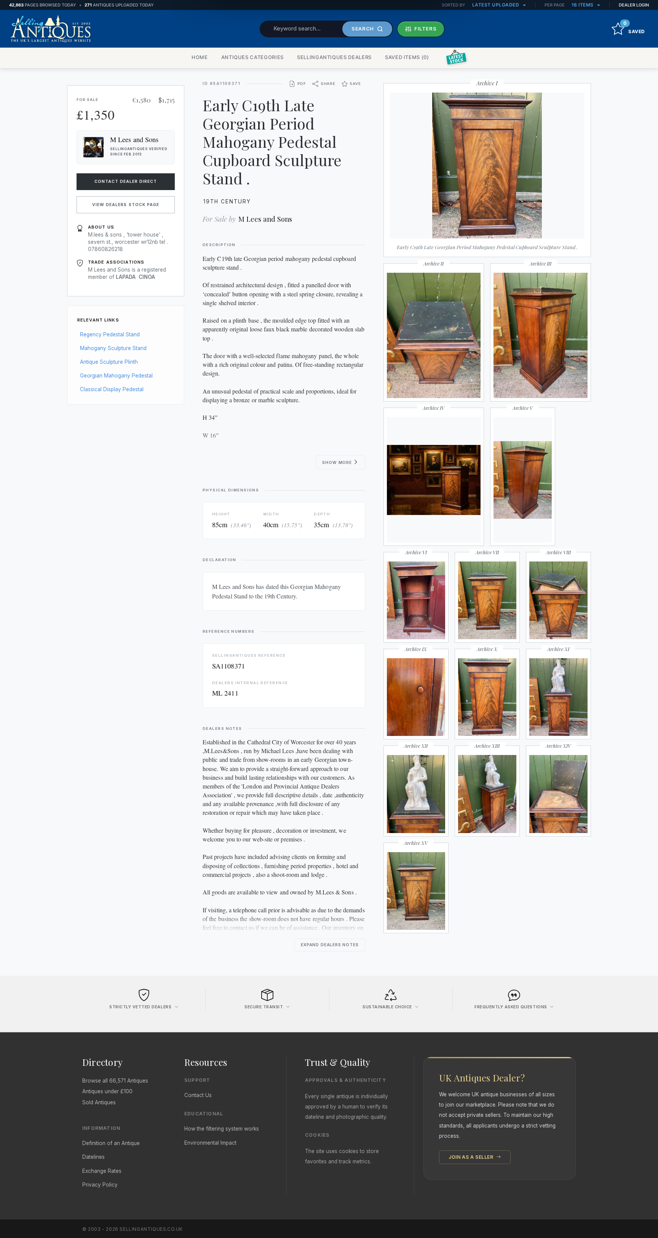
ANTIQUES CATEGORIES (252, 57)
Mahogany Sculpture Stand (113, 348)
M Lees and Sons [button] (134, 139)
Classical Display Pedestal (112, 389)
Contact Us (198, 1095)
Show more (337, 462)
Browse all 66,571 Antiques (115, 1081)
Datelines (93, 1157)
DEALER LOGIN (634, 5)
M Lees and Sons (265, 219)
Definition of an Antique (111, 1143)
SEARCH (362, 29)
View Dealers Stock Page (125, 204)
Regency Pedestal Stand (110, 334)
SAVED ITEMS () (407, 57)
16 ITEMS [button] (583, 5)
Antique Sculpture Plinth (109, 362)
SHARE (328, 84)
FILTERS (425, 29)
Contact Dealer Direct (125, 181)
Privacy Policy (100, 1185)
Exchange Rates (101, 1171)
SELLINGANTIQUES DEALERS (334, 57)
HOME (200, 57)
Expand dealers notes (330, 944)
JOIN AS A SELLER (472, 1157)
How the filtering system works (221, 1129)
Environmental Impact (210, 1143)
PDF (301, 84)
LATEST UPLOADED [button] (496, 5)
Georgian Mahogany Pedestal (116, 376)
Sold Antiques (99, 1102)
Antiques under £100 (107, 1091)
